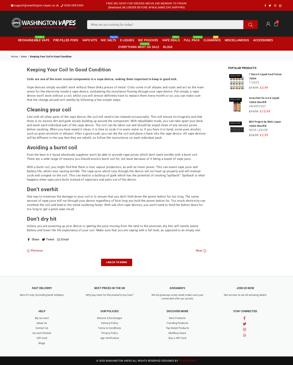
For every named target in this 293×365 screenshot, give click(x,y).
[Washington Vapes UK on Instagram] (275, 5)
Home (14, 56)
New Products (177, 318)
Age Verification (109, 337)
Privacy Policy (109, 333)
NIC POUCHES (148, 40)
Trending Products (177, 323)
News (24, 56)
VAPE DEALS (171, 39)
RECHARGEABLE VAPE (33, 39)
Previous (36, 250)
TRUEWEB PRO (188, 360)
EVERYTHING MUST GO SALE (138, 46)
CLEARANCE (212, 39)
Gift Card (42, 337)
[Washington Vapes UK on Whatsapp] (280, 5)
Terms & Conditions (109, 328)
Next (199, 250)
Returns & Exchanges (109, 318)
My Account (42, 318)
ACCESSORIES (263, 40)
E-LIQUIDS (127, 40)
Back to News (117, 262)
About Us (41, 323)
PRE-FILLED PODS (65, 40)
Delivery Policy (109, 323)
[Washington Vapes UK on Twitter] (269, 5)
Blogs (41, 343)
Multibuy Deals (177, 333)
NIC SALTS (109, 39)
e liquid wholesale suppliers (69, 154)
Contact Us (41, 328)
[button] (276, 23)
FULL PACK (192, 39)
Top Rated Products (177, 328)
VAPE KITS (89, 40)
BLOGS (168, 47)
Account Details (41, 333)
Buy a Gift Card (177, 337)
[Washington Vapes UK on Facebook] (265, 5)
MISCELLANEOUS (237, 40)
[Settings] (268, 23)
